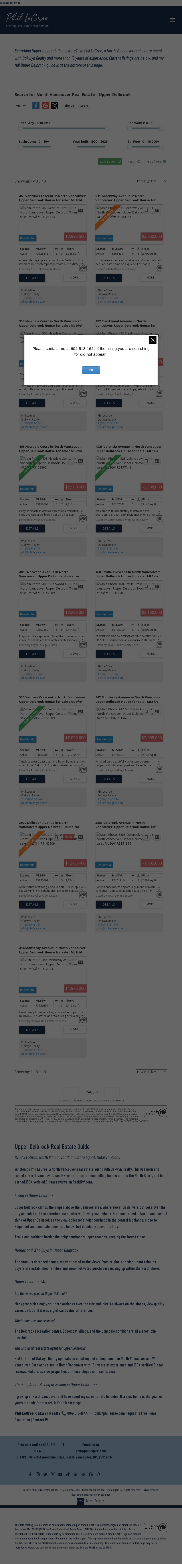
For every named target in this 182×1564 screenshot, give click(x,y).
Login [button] (84, 106)
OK (91, 370)
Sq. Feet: (143, 141)
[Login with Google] (45, 108)
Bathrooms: (33, 141)
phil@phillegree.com (34, 302)
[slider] (20, 128)
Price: (34, 123)
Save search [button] (108, 161)
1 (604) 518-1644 (31, 298)
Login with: (22, 105)
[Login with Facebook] (36, 108)
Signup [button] (69, 106)
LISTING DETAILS (32, 278)
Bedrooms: (141, 123)
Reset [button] (131, 161)
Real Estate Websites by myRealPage (91, 1494)
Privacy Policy (150, 1490)
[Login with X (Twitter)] (54, 108)
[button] (30, 1474)
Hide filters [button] (154, 161)
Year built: (90, 141)
